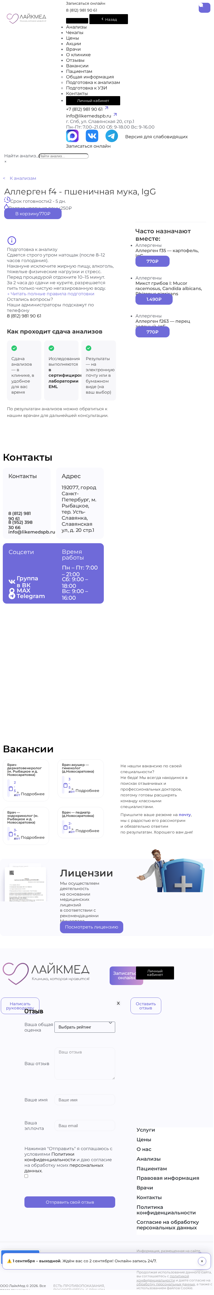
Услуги (146, 1130)
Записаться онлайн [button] (85, 3)
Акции (73, 43)
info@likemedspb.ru (89, 116)
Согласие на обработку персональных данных (168, 1225)
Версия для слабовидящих (156, 136)
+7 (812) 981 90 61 (85, 109)
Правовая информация (168, 1178)
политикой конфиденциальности (163, 1278)
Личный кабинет (93, 100)
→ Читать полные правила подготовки (50, 293)
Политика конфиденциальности (166, 1210)
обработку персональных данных (166, 1284)
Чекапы (75, 32)
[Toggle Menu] (77, 21)
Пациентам (79, 71)
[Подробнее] (16, 794)
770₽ (152, 261)
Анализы (76, 27)
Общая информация (90, 77)
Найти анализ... (21, 155)
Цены (72, 38)
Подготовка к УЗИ (86, 88)
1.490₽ (154, 299)
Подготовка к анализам (93, 82)
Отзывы (75, 60)
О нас (144, 1149)
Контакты (77, 93)
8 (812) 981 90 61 (81, 10)
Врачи (73, 49)
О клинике (78, 54)
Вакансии (77, 65)
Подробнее (33, 793)
